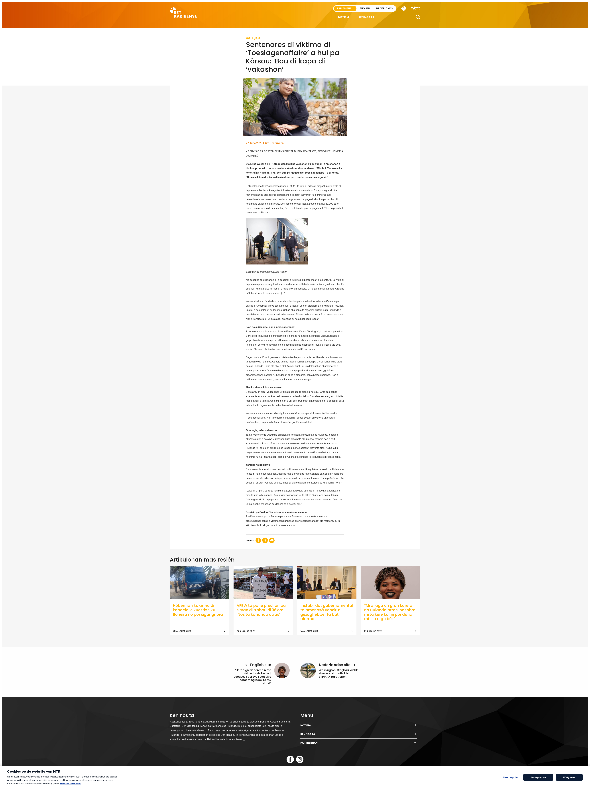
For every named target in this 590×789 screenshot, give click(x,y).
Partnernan (309, 743)
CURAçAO (253, 38)
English (365, 8)
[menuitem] (344, 17)
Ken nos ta (366, 17)
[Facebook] (290, 759)
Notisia (343, 17)
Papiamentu (345, 8)
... (244, 739)
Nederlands (384, 8)
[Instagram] (299, 759)
